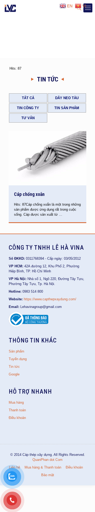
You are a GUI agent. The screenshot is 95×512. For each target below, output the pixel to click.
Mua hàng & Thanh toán (43, 467)
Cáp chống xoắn (29, 194)
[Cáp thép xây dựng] (10, 8)
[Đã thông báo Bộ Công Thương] (28, 326)
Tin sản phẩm (66, 108)
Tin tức (14, 367)
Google (14, 374)
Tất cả (28, 98)
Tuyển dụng (18, 359)
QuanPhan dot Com (47, 460)
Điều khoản (17, 418)
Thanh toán (17, 410)
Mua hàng (16, 402)
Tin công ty (28, 108)
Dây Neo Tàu (67, 98)
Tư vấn (28, 118)
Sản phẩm (16, 351)
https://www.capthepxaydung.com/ (50, 299)
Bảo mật (47, 475)
